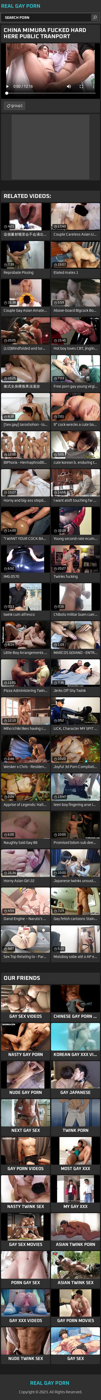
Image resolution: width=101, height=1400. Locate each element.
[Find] (94, 17)
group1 (17, 106)
